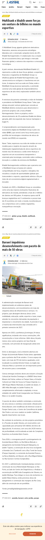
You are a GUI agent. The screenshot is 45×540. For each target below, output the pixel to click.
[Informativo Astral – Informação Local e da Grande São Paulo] (13, 2)
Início (3, 12)
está (26, 498)
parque (36, 498)
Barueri (6, 16)
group (19, 216)
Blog (7, 12)
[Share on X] (10, 34)
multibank (31, 216)
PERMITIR (32, 534)
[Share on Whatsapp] (36, 227)
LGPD (28, 529)
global (14, 216)
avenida (14, 498)
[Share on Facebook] (7, 34)
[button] (4, 2)
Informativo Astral (13, 39)
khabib (24, 216)
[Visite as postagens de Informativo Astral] (4, 40)
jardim (31, 498)
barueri (21, 498)
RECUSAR (12, 534)
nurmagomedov (7, 219)
